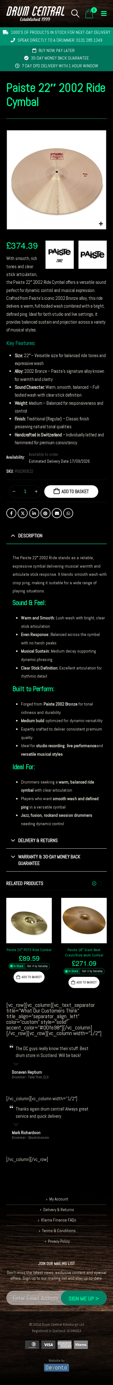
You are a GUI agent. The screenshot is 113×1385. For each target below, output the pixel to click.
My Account (58, 1199)
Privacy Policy (59, 1241)
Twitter (23, 513)
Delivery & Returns (58, 1209)
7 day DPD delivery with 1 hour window (60, 66)
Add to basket (75, 491)
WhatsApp (68, 513)
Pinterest (45, 513)
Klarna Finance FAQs (58, 1220)
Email (57, 513)
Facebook (11, 513)
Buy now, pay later (57, 50)
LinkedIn (34, 513)
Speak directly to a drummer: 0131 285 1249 (60, 40)
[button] (75, 13)
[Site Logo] (35, 13)
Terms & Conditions (59, 1230)
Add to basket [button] (32, 977)
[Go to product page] (29, 920)
